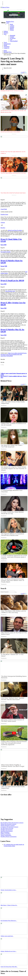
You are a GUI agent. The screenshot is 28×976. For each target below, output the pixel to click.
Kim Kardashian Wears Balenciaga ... (9, 920)
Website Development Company (8, 824)
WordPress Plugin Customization (8, 836)
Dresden (12, 27)
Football (12, 36)
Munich (12, 28)
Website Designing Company (8, 825)
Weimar (12, 30)
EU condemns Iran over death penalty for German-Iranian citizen (14, 845)
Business (6, 32)
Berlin (11, 24)
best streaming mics (10, 291)
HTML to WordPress (5, 833)
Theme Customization (6, 835)
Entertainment (7, 43)
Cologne (12, 25)
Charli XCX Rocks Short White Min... (9, 966)
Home (5, 50)
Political (6, 31)
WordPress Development (7, 829)
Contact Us (6, 48)
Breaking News (10, 21)
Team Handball (14, 41)
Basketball (12, 35)
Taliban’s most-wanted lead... (7, 936)
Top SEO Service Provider (7, 828)
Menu (3, 22)
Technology (7, 46)
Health (5, 45)
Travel (5, 42)
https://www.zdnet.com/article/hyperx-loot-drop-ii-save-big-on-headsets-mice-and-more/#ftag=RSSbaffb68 (14, 354)
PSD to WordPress (5, 832)
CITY (7, 23)
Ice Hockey (13, 38)
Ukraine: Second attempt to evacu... (8, 890)
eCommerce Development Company (9, 826)
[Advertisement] (14, 862)
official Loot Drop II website (15, 230)
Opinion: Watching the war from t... (9, 951)
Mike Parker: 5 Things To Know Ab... (9, 905)
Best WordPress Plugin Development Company (12, 822)
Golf (11, 39)
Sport (5, 34)
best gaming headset (5, 251)
